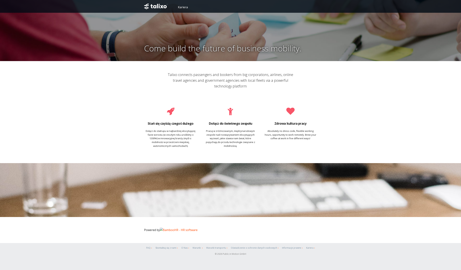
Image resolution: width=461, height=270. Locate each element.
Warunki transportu (216, 247)
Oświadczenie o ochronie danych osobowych (254, 247)
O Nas (184, 247)
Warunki (197, 247)
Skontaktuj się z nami (165, 247)
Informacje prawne (291, 247)
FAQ (148, 247)
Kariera (183, 7)
